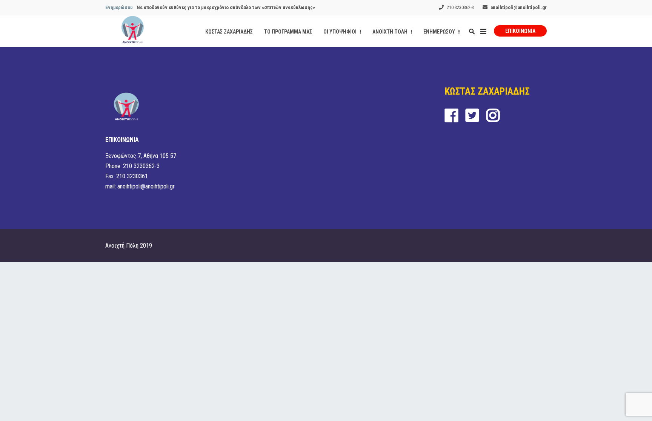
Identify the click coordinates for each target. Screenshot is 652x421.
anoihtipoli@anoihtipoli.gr (519, 7)
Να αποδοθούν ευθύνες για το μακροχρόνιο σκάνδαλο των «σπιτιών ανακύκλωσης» (226, 7)
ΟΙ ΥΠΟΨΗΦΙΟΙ (340, 32)
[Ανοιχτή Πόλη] (132, 31)
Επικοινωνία (520, 31)
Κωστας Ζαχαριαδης (229, 32)
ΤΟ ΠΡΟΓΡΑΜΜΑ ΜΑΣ (288, 32)
